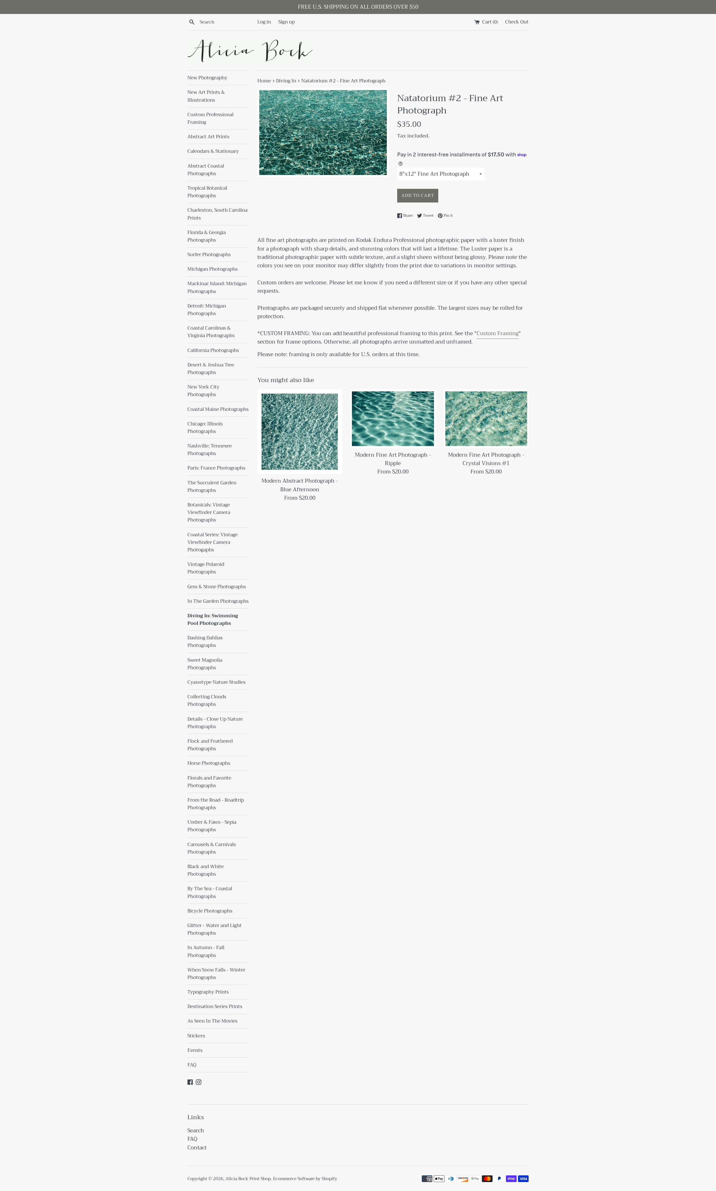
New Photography (207, 78)
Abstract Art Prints (208, 137)
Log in (264, 22)
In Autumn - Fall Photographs (205, 951)
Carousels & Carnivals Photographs (211, 848)
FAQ (191, 1065)
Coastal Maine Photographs (218, 409)
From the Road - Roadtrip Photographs (215, 804)
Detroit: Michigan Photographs (206, 310)
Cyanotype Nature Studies (216, 682)
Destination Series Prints (214, 1006)
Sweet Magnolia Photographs (204, 664)
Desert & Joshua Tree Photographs (210, 369)
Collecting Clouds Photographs (206, 700)
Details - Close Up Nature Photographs (215, 723)
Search (195, 1130)
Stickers (196, 1036)
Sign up (286, 22)
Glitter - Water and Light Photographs (214, 929)
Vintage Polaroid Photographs (205, 568)
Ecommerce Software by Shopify (305, 1178)
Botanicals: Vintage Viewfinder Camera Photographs (208, 512)
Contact (197, 1147)
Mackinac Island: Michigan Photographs (217, 287)
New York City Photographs (203, 391)
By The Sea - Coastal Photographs (209, 892)
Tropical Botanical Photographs (207, 192)
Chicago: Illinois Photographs (205, 427)
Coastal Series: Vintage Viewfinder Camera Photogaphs (212, 542)
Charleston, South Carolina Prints (217, 214)
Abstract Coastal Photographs (205, 170)
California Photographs (213, 350)
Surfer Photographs (209, 255)
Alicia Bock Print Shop (248, 1178)
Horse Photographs (208, 763)
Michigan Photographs (212, 269)
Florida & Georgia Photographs (206, 236)
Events (194, 1050)
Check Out (517, 22)
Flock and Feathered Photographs (210, 745)
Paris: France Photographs (216, 468)
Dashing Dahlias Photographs (205, 641)
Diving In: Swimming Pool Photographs (212, 619)
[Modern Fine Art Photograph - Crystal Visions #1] (486, 418)
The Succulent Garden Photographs (211, 486)
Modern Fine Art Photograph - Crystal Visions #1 (486, 459)
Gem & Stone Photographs (216, 587)
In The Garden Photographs (218, 601)
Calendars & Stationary (213, 151)
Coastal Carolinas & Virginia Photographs (211, 332)
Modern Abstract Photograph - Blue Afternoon (300, 485)
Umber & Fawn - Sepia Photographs (211, 826)
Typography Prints (208, 992)
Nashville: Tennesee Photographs (209, 450)
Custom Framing (498, 333)
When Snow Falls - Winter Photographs (216, 974)
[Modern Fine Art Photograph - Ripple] (392, 418)
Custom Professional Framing (210, 118)
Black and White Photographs (205, 870)
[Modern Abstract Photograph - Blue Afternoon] (299, 431)
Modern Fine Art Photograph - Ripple (393, 459)
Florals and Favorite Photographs (209, 782)
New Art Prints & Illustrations (206, 96)
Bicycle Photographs (209, 911)
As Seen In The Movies (212, 1021)
